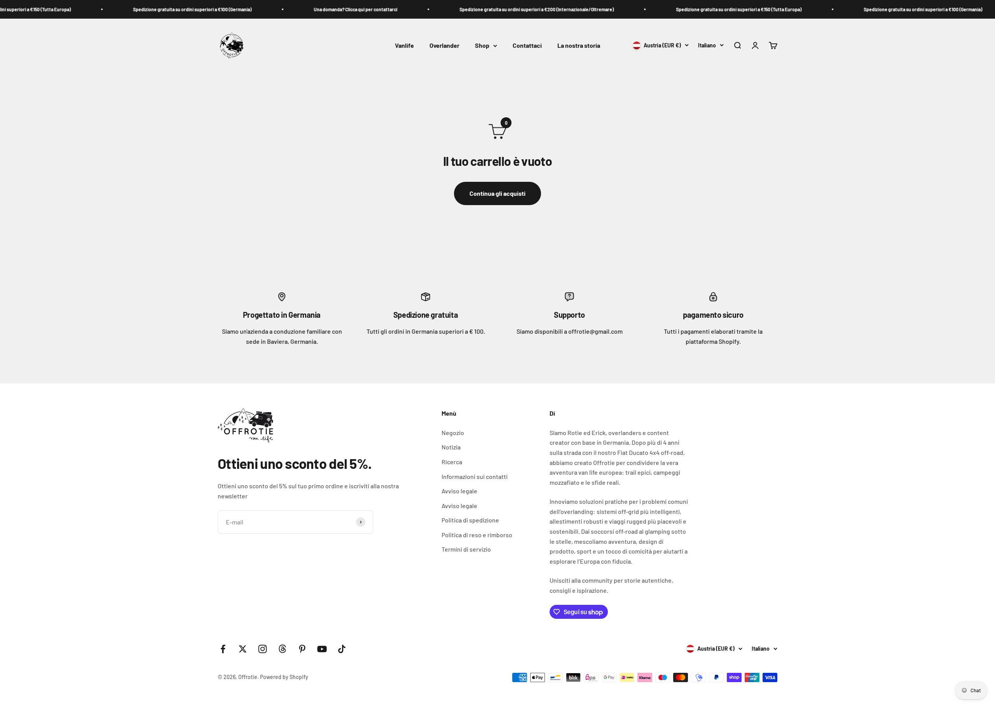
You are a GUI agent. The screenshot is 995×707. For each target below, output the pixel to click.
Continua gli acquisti (497, 193)
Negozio (453, 432)
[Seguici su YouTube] (322, 649)
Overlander (444, 45)
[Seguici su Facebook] (223, 649)
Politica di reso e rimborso (477, 534)
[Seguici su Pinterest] (302, 649)
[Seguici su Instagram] (262, 649)
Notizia (451, 447)
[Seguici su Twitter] (242, 649)
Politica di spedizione (470, 520)
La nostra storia (578, 45)
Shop (482, 45)
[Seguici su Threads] (282, 649)
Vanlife (404, 45)
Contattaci (527, 45)
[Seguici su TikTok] (342, 649)
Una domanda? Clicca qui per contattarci (346, 9)
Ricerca (452, 461)
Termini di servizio (466, 549)
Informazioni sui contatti (475, 476)
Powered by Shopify (284, 677)
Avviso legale (459, 491)
